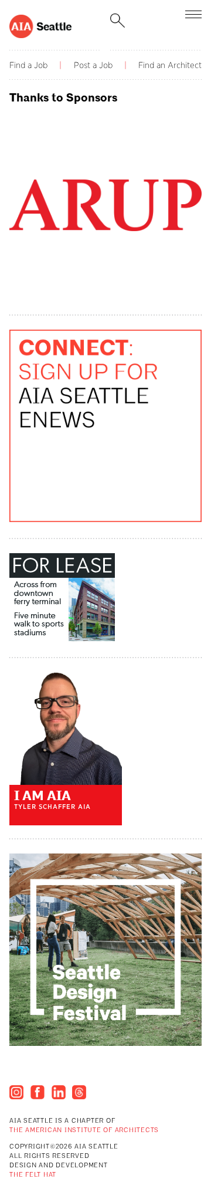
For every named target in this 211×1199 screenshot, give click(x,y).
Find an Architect (170, 65)
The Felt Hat (32, 1175)
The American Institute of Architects (84, 1130)
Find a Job (28, 65)
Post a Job (93, 65)
